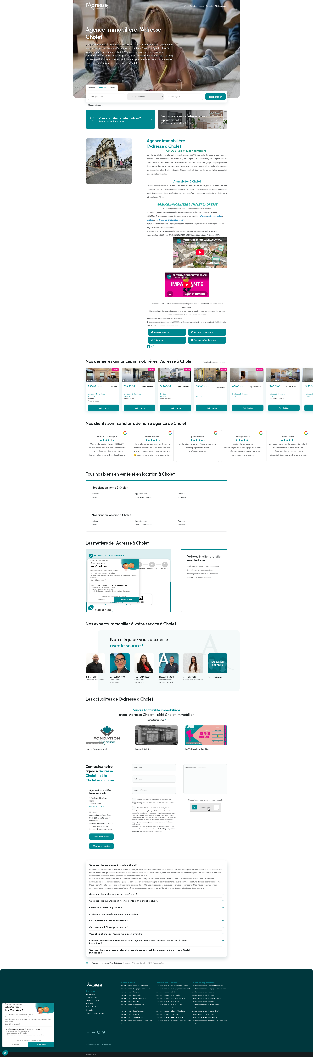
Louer (201, 6)
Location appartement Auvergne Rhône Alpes (207, 986)
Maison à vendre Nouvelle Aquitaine (133, 998)
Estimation (158, 340)
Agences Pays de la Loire (112, 963)
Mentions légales (91, 1007)
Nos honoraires (101, 836)
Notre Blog (89, 1004)
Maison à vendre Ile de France (131, 1008)
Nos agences (90, 994)
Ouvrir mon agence (92, 1001)
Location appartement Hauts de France (205, 1005)
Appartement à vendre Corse (166, 1024)
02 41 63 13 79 (97, 806)
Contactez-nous (91, 997)
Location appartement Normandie (203, 995)
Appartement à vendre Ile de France (168, 1008)
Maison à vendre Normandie (130, 995)
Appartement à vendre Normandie (168, 995)
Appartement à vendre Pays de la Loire (169, 1017)
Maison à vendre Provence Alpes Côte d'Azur (136, 1021)
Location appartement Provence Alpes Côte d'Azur (209, 1021)
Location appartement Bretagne (203, 992)
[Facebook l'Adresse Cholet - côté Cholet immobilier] (88, 1032)
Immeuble (182, 497)
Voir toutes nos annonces (214, 362)
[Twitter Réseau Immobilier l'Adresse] (103, 1032)
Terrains (95, 497)
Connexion (221, 6)
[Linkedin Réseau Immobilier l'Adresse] (93, 1032)
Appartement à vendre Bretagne (167, 992)
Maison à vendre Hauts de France (132, 1005)
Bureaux (181, 493)
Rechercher (215, 96)
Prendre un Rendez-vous (205, 340)
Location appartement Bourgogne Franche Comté (209, 989)
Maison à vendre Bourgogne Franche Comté (136, 989)
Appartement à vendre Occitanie (167, 1014)
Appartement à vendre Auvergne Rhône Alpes (172, 986)
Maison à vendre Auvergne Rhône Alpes (134, 986)
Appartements (141, 493)
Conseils (209, 6)
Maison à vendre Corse (129, 1024)
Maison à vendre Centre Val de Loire (133, 1011)
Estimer (91, 87)
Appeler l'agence (161, 332)
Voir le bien (104, 408)
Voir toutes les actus (155, 720)
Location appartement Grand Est (203, 1001)
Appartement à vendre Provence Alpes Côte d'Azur (173, 1021)
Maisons (95, 493)
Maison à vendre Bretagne (130, 992)
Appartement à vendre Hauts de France (169, 1005)
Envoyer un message (203, 332)
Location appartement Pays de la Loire (205, 1017)
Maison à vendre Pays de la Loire (132, 1017)
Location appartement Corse (202, 1024)
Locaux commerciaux (143, 497)
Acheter (193, 6)
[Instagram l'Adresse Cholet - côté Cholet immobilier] (98, 1032)
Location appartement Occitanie (203, 1014)
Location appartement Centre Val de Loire (206, 1011)
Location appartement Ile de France (204, 1008)
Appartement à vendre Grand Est (167, 1001)
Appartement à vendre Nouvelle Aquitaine (170, 998)
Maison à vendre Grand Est (130, 1001)
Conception (90, 1010)
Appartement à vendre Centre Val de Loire (170, 1011)
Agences (95, 963)
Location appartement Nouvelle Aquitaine (206, 998)
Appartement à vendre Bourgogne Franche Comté (173, 989)
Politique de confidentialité (95, 1013)
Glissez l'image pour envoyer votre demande (205, 800)
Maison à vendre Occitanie (130, 1014)
